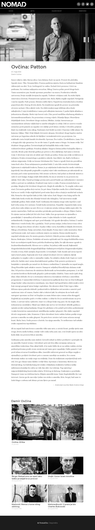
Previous (14, 425)
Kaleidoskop (57, 11)
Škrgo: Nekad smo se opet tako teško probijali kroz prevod (27, 477)
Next (81, 425)
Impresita (53, 523)
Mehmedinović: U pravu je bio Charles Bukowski (62, 505)
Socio (11, 11)
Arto (32, 11)
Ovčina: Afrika (18, 442)
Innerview (82, 11)
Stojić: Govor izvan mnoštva (61, 476)
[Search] (79, 4)
